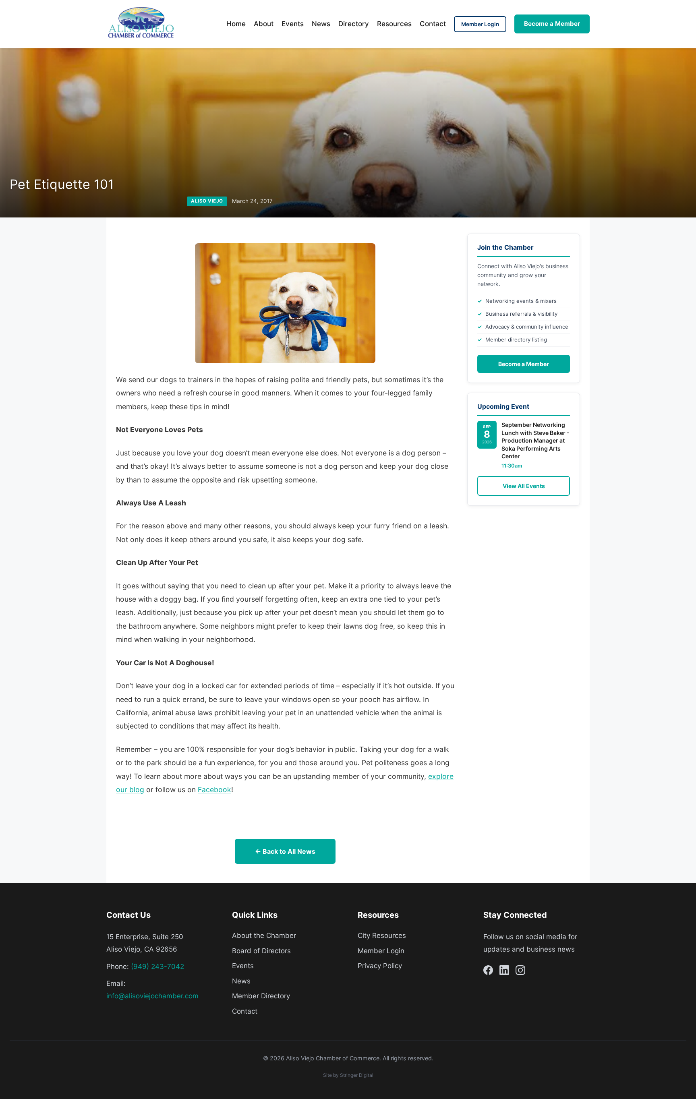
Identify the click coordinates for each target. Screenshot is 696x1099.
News (321, 24)
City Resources (382, 935)
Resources (394, 24)
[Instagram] (520, 971)
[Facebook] (488, 971)
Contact (433, 24)
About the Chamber (264, 935)
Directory (353, 24)
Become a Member (552, 23)
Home (236, 24)
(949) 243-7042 (157, 966)
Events (293, 24)
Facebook (214, 789)
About (263, 24)
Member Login (480, 24)
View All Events (524, 485)
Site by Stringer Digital (348, 1075)
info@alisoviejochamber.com (152, 996)
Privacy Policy (380, 966)
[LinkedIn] (504, 971)
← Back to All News (285, 851)
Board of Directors (261, 951)
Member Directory (261, 996)
